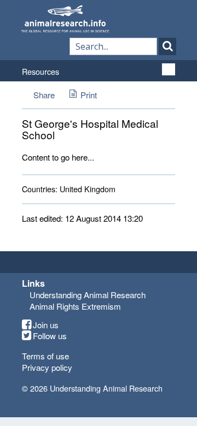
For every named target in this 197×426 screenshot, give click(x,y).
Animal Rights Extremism (75, 306)
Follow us (50, 335)
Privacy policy (47, 367)
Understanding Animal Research (88, 294)
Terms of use (45, 356)
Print (88, 94)
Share (44, 94)
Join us (46, 324)
